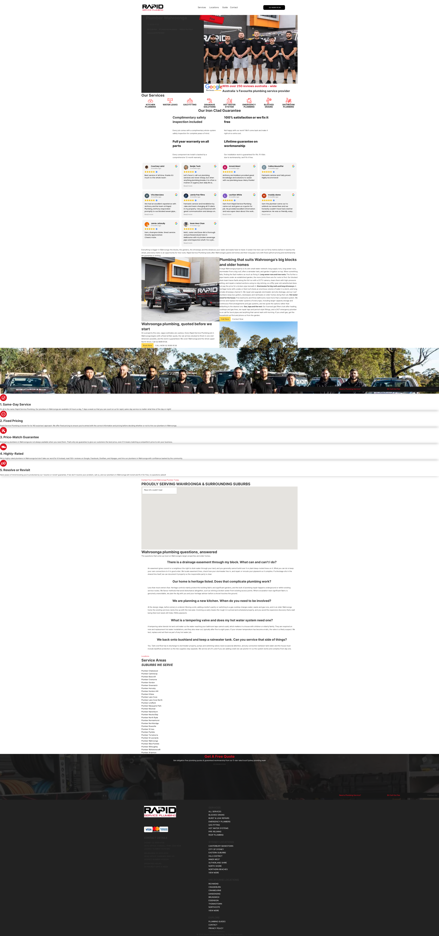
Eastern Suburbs (217, 852)
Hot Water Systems (218, 828)
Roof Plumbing (216, 835)
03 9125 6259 (162, 853)
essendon (214, 900)
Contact (234, 7)
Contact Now (237, 319)
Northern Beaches (218, 869)
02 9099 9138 (275, 7)
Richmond (214, 884)
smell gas (284, 312)
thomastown (215, 904)
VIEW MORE (214, 872)
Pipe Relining (215, 831)
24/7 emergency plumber (286, 309)
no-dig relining (260, 283)
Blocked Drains (216, 815)
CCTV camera (264, 280)
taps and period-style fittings (258, 309)
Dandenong (214, 894)
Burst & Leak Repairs (219, 818)
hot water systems (243, 301)
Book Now (147, 345)
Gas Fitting (214, 825)
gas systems (253, 304)
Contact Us (432, 389)
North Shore (146, 342)
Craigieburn (215, 887)
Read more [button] (188, 186)
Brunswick (214, 897)
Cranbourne (215, 890)
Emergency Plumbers (219, 821)
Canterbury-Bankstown (221, 846)
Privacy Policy (216, 928)
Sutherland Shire (218, 863)
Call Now (225, 319)
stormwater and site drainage (274, 292)
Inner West (214, 859)
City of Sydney (216, 849)
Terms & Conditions (217, 931)
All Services (215, 811)
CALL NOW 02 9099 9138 (166, 345)
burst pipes (234, 312)
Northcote (214, 907)
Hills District (215, 856)
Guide (225, 7)
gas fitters (277, 306)
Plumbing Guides (217, 921)
